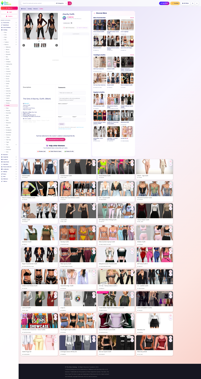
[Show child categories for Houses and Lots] (16, 167)
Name (60, 116)
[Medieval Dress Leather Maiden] (113, 41)
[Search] (70, 3)
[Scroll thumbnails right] (56, 45)
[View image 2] (43, 45)
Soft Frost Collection (98, 68)
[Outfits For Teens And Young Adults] (113, 115)
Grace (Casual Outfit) (98, 31)
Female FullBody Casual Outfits (127, 106)
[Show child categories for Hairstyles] (16, 164)
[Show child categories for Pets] (16, 40)
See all (132, 17)
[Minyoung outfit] (127, 115)
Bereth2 (71, 17)
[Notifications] (192, 3)
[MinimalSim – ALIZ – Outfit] (99, 131)
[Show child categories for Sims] (16, 176)
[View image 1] (37, 45)
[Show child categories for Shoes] (16, 174)
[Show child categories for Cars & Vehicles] (16, 27)
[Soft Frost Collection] (99, 62)
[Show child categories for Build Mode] (16, 25)
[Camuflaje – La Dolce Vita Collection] (113, 131)
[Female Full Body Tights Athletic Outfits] (99, 115)
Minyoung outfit (125, 122)
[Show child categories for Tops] (16, 144)
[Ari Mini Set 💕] (127, 131)
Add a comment (63, 103)
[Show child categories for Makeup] (16, 171)
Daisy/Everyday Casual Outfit (113, 32)
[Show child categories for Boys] (16, 32)
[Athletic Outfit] (113, 62)
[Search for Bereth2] (64, 18)
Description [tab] (27, 87)
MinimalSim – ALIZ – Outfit (98, 139)
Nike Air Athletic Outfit (126, 85)
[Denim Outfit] (113, 78)
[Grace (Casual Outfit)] (99, 24)
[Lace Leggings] (127, 24)
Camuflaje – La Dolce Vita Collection (112, 139)
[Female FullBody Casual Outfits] (127, 99)
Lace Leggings (124, 31)
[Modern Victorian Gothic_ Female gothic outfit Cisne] (127, 62)
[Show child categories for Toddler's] (16, 42)
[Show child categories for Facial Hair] (16, 157)
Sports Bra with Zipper (126, 47)
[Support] (197, 3)
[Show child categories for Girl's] (16, 35)
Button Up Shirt (97, 47)
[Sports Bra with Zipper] (127, 41)
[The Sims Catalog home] (9, 3)
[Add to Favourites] (55, 161)
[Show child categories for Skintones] (16, 179)
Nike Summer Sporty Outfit (112, 106)
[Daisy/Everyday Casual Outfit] (113, 24)
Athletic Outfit (111, 68)
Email (75, 116)
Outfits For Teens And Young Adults (112, 123)
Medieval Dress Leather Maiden (113, 48)
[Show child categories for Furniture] (16, 159)
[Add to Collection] (55, 164)
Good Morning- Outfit (98, 106)
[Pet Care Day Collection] (99, 78)
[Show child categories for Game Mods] (16, 162)
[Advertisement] (76, 46)
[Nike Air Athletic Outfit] (127, 78)
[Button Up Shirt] (99, 41)
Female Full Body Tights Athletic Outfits (99, 123)
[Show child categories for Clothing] (16, 30)
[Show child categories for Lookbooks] (16, 169)
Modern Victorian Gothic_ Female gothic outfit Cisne (126, 69)
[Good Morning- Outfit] (99, 99)
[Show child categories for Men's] (16, 37)
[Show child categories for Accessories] (16, 22)
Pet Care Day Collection (99, 85)
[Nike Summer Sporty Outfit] (113, 99)
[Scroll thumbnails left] (23, 45)
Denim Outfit (110, 85)
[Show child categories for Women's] (16, 44)
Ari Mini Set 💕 (124, 138)
